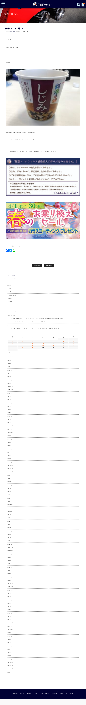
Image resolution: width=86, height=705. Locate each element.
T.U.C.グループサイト (70, 693)
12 (33, 343)
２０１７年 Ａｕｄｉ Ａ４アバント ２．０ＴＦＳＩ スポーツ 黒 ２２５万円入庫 (26, 322)
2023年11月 (10, 468)
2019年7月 (9, 639)
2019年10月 (10, 629)
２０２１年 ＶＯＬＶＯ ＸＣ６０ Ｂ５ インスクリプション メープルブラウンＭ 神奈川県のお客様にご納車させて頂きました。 (36, 318)
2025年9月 (9, 396)
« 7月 (8, 352)
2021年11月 (10, 547)
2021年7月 (9, 560)
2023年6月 (9, 485)
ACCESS (83, 6)
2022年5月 (9, 527)
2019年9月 (9, 632)
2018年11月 (10, 665)
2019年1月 (9, 659)
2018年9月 (9, 672)
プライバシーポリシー (45, 693)
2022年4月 (9, 531)
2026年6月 (9, 366)
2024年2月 (9, 458)
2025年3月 (9, 416)
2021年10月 (10, 550)
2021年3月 (9, 573)
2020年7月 (9, 600)
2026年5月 (9, 370)
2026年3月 (9, 376)
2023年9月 (9, 475)
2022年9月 (9, 514)
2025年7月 (9, 403)
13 (43, 343)
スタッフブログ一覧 (24, 31)
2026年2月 (9, 380)
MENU (8, 4)
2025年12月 (10, 386)
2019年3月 (9, 652)
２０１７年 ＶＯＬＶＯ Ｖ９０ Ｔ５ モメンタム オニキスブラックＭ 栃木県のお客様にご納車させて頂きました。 (33, 328)
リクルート (22, 693)
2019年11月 (10, 626)
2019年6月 (9, 642)
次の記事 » (49, 265)
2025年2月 (9, 419)
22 (63, 345)
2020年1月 (9, 619)
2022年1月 (9, 541)
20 (43, 345)
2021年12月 (10, 544)
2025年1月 (9, 422)
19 (33, 345)
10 (12, 343)
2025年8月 (9, 399)
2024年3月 (9, 455)
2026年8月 (9, 360)
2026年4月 (9, 373)
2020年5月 (9, 606)
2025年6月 (9, 406)
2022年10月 (10, 511)
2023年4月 (9, 491)
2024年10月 (10, 432)
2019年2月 (9, 655)
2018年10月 (10, 669)
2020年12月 (10, 583)
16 (73, 343)
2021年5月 (9, 567)
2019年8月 (9, 636)
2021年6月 (9, 563)
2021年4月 (9, 570)
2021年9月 (9, 554)
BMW (9, 291)
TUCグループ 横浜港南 (43, 4)
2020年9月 (9, 593)
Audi (9, 288)
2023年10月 (10, 472)
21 (53, 345)
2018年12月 (10, 662)
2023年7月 (9, 481)
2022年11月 (10, 508)
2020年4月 (9, 609)
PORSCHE (11, 301)
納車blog (61, 693)
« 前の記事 (37, 265)
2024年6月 (9, 445)
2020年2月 (9, 616)
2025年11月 (10, 389)
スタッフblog (54, 693)
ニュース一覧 (10, 282)
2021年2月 (9, 577)
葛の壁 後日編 (11, 315)
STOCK (79, 6)
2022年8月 (9, 518)
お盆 (8, 325)
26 (33, 348)
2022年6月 (9, 524)
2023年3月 (9, 495)
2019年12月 (10, 623)
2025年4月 (9, 412)
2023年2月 (9, 498)
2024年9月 (9, 435)
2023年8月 (9, 478)
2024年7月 (9, 442)
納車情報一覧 (10, 285)
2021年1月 (9, 580)
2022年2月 (9, 537)
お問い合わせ (29, 693)
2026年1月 (9, 383)
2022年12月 (10, 504)
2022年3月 (9, 534)
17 (12, 345)
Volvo (9, 305)
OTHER (10, 298)
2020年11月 (10, 586)
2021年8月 (9, 557)
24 (12, 348)
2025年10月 (10, 393)
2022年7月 (9, 521)
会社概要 (36, 693)
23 (73, 345)
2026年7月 (9, 363)
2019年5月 (9, 646)
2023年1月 (9, 501)
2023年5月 (9, 488)
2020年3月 (9, 613)
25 (22, 348)
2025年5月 (9, 409)
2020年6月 (9, 603)
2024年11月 (10, 429)
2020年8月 (9, 596)
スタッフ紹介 (14, 693)
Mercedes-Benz (12, 295)
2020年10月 (10, 590)
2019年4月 (9, 649)
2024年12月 (10, 426)
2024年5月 (9, 449)
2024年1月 (9, 462)
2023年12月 (10, 465)
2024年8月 (9, 439)
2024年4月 (9, 452)
